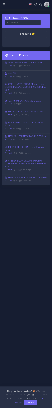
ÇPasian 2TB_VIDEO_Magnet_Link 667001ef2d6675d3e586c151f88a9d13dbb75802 (26, 164)
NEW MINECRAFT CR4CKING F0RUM (27, 136)
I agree (30, 402)
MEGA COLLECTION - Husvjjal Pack (26, 111)
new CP (12, 73)
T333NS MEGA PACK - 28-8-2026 (24, 101)
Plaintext (8, 65)
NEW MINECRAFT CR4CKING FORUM (27, 177)
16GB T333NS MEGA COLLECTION (25, 62)
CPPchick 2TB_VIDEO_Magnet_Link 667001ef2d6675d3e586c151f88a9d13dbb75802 (26, 87)
